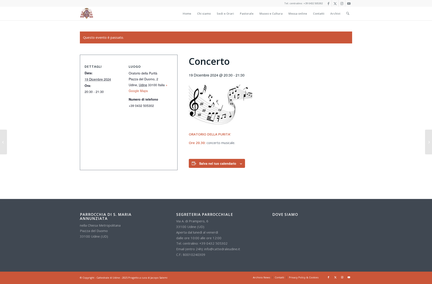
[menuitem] (187, 13)
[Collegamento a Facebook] (328, 3)
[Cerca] (347, 13)
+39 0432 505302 (313, 3)
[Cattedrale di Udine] (86, 13)
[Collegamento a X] (335, 3)
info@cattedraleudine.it (222, 249)
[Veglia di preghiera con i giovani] (3, 142)
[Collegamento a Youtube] (348, 3)
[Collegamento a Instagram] (342, 3)
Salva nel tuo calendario (217, 163)
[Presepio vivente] (428, 142)
